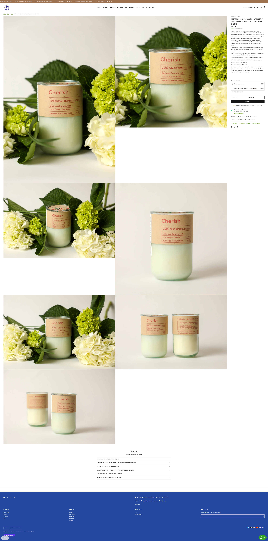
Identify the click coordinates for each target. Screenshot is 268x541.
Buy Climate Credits (150, 7)
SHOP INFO (72, 509)
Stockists (71, 520)
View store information (239, 113)
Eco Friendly (72, 514)
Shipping (232, 28)
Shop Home (6, 512)
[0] (263, 7)
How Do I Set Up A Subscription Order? (109, 474)
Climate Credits (138, 514)
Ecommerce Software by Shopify (28, 531)
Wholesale (131, 7)
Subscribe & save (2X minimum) (245, 88)
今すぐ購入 (247, 101)
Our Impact (120, 7)
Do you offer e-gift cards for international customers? (115, 470)
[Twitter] (8, 497)
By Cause (105, 7)
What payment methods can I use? (108, 459)
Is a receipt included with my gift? (108, 466)
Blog (143, 7)
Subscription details (238, 92)
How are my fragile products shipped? (109, 477)
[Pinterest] (15, 497)
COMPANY (6, 509)
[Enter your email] (263, 516)
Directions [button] (137, 504)
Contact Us (71, 518)
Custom (138, 7)
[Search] (261, 7)
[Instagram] (11, 497)
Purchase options (235, 81)
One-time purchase (239, 84)
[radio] (232, 84)
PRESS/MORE (138, 509)
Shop (98, 7)
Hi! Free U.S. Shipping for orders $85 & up (48, 1)
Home (4, 14)
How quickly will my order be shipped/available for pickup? (116, 463)
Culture (12, 14)
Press (126, 7)
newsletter (218, 512)
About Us (112, 7)
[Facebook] (5, 497)
